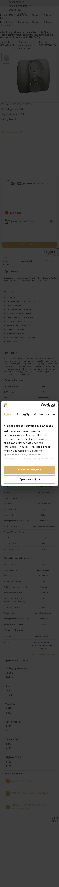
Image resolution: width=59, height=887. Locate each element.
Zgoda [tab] (7, 414)
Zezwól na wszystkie (30, 469)
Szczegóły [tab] (23, 414)
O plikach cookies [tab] (44, 414)
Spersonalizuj (28, 479)
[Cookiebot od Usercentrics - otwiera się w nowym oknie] (41, 405)
